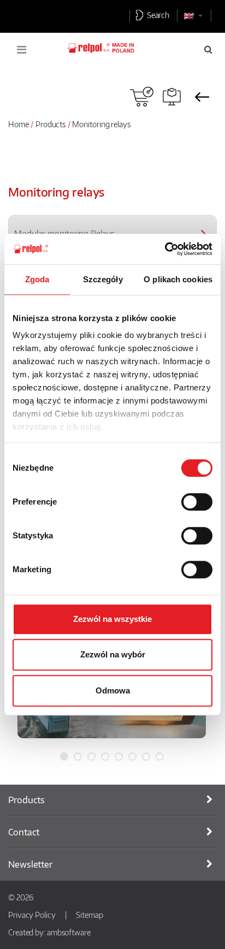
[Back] (202, 97)
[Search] (208, 49)
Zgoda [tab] (37, 279)
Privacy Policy (32, 915)
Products (50, 124)
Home (18, 124)
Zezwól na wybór (112, 654)
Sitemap (89, 915)
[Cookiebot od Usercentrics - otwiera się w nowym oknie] (164, 249)
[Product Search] (171, 97)
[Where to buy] (141, 97)
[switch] (196, 502)
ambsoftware (69, 932)
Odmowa (113, 690)
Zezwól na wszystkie (112, 619)
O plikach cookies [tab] (178, 279)
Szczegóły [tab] (103, 279)
